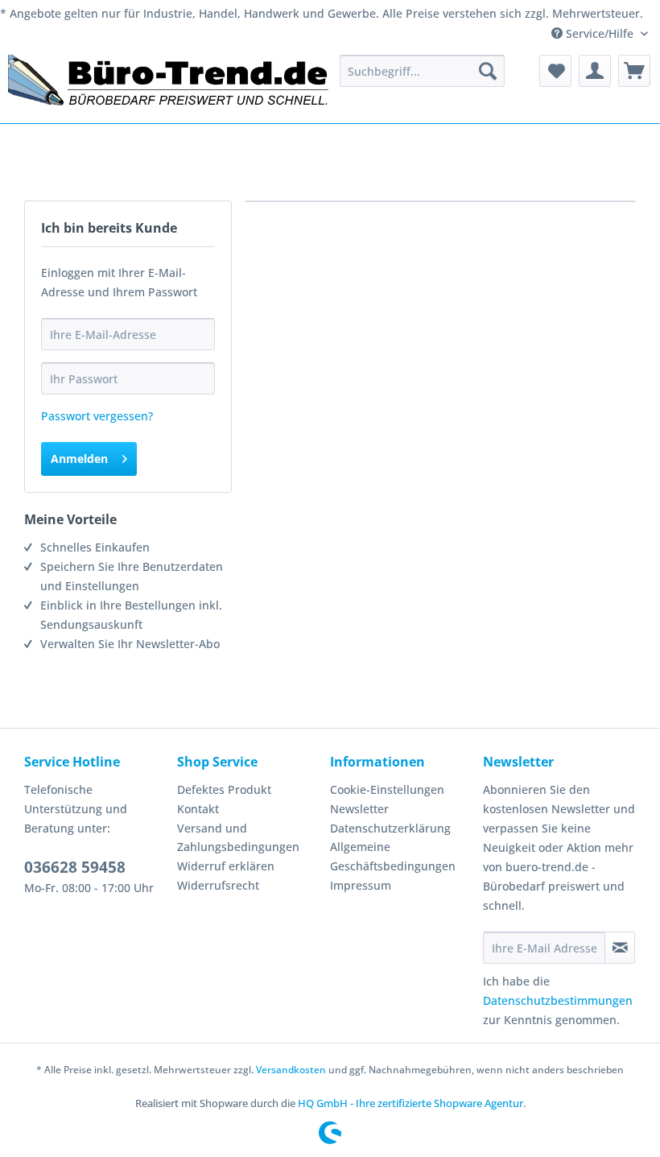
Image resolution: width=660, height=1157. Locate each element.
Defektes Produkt (224, 789)
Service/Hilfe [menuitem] (600, 33)
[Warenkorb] (634, 71)
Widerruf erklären (225, 866)
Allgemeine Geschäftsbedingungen (393, 856)
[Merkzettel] (555, 71)
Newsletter (359, 808)
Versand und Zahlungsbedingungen (238, 837)
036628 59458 (75, 867)
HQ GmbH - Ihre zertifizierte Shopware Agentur (410, 1103)
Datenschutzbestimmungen (558, 1000)
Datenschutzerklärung (390, 828)
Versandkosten (291, 1069)
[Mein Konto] (595, 71)
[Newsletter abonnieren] (619, 948)
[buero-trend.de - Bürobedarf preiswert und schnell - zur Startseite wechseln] (169, 85)
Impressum (360, 885)
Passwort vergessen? (97, 416)
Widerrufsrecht (218, 885)
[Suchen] (488, 71)
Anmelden (79, 458)
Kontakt (198, 808)
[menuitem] (422, 71)
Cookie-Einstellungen (387, 789)
